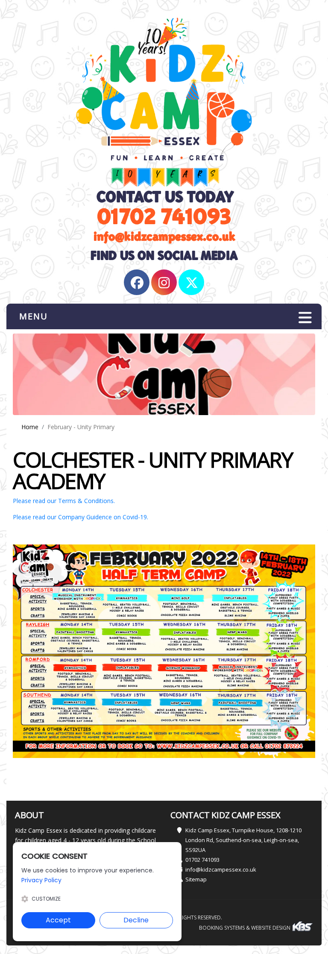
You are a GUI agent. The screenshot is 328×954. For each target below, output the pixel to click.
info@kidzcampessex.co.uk (220, 869)
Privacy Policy (41, 880)
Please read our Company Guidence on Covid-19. (80, 517)
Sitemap (196, 879)
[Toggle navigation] (305, 317)
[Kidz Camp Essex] (164, 102)
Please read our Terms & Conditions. (64, 501)
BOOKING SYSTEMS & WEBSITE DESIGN (245, 927)
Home (29, 427)
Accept (58, 920)
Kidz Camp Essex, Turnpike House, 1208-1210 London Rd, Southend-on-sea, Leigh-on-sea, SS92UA (243, 840)
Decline (136, 920)
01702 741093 (202, 859)
